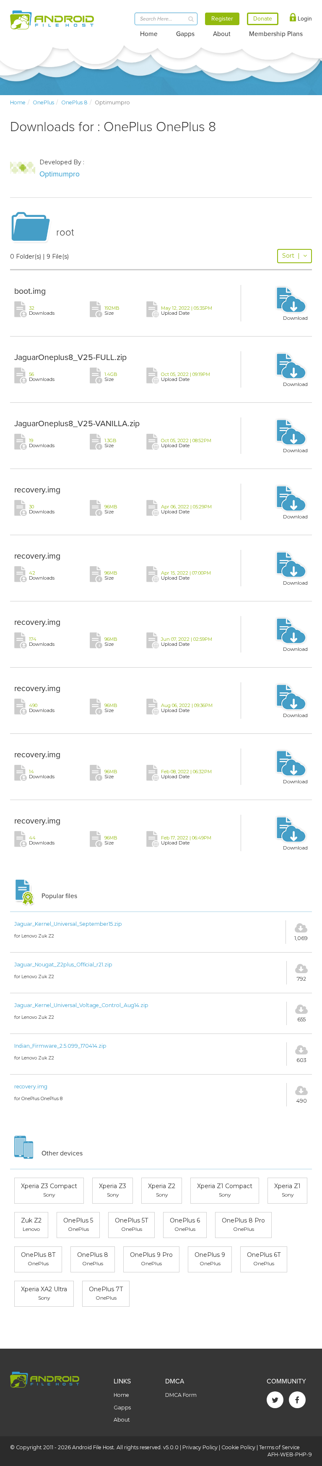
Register (222, 18)
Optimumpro (59, 174)
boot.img (30, 291)
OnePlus (43, 102)
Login (304, 18)
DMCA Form (181, 1395)
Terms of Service (279, 1447)
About (222, 34)
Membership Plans (276, 34)
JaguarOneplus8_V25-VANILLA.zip (77, 424)
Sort (291, 255)
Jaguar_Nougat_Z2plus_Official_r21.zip (63, 964)
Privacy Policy (200, 1447)
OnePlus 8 (74, 102)
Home (149, 34)
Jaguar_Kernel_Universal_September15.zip (68, 924)
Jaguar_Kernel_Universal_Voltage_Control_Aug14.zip (81, 1005)
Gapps (185, 34)
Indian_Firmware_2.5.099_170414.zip (60, 1046)
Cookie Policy (238, 1447)
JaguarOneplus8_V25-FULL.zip (70, 357)
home (18, 102)
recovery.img (37, 490)
